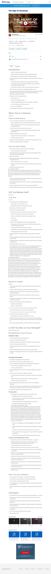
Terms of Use (40, 568)
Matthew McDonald (24, 540)
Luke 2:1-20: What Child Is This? (38, 538)
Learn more (35, 5)
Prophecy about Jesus (23, 41)
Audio (13, 56)
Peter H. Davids (12, 540)
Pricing (26, 568)
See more (40, 516)
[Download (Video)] (41, 59)
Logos (9, 568)
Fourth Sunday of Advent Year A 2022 (17, 538)
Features (21, 568)
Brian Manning (15, 34)
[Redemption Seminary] (25, 551)
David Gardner (34, 540)
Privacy (32, 568)
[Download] (18, 525)
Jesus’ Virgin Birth (31, 41)
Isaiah (10, 38)
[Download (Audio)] (41, 56)
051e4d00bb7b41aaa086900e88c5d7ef (20, 59)
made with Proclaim (38, 34)
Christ (16, 41)
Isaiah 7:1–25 (11, 41)
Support (47, 568)
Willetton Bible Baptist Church (18, 35)
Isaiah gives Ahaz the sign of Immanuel (15, 43)
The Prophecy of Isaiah (16, 405)
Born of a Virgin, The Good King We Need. (29, 538)
